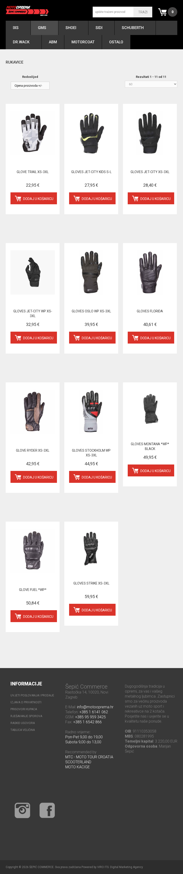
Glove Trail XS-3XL (33, 172)
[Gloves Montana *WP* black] (150, 408)
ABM (53, 42)
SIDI (99, 27)
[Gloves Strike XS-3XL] (91, 548)
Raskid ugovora (22, 723)
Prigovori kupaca (23, 709)
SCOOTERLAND (78, 762)
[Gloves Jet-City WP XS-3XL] (32, 272)
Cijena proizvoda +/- (28, 85)
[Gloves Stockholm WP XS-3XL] (91, 412)
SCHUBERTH (133, 27)
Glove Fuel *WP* (32, 590)
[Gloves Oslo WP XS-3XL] (91, 272)
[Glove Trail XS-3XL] (32, 133)
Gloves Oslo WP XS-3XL (91, 311)
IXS (16, 27)
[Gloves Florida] (150, 272)
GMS (42, 27)
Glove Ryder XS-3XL (32, 450)
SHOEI (71, 27)
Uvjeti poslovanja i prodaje (32, 695)
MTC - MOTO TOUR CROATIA (89, 757)
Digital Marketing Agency (126, 867)
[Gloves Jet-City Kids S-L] (91, 133)
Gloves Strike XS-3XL (91, 583)
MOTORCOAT (83, 42)
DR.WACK (21, 42)
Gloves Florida (150, 311)
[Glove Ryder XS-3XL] (32, 412)
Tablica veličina (22, 730)
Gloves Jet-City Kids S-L (91, 172)
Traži (142, 12)
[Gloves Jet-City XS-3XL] (150, 133)
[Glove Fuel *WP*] (32, 551)
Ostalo (116, 42)
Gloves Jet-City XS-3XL (150, 172)
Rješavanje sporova (26, 716)
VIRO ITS (103, 867)
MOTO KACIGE (77, 767)
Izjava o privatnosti (25, 702)
